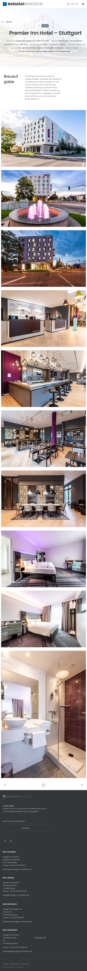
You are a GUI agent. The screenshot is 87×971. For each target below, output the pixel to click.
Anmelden (26, 828)
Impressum (25, 964)
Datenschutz (15, 964)
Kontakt (5, 964)
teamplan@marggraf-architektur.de (17, 951)
